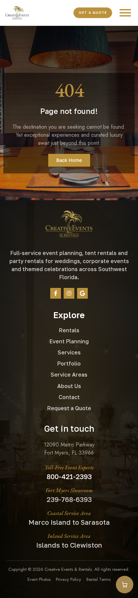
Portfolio (69, 363)
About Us (69, 386)
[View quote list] (124, 584)
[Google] (82, 293)
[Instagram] (69, 293)
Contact (69, 397)
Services (69, 352)
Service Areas (69, 374)
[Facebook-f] (55, 293)
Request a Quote (69, 408)
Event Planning (69, 341)
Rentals (69, 330)
